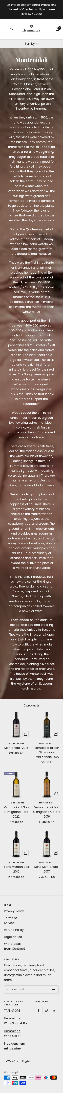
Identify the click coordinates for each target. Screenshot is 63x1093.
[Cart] (57, 29)
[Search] (11, 29)
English (26, 1061)
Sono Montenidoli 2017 (46, 869)
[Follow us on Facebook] (39, 1010)
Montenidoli (16, 743)
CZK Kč (10, 1061)
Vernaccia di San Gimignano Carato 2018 (46, 811)
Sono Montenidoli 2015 (16, 869)
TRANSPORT (12, 1011)
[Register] (53, 989)
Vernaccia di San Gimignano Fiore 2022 (16, 811)
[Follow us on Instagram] (46, 1010)
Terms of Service (10, 920)
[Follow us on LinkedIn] (54, 1010)
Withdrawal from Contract (14, 946)
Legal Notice (13, 937)
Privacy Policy (14, 911)
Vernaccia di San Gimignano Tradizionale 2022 (46, 752)
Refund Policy (14, 930)
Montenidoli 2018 (16, 748)
